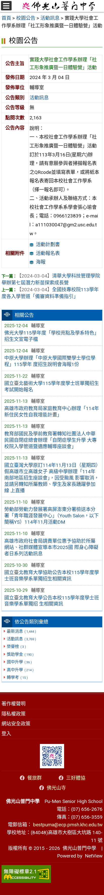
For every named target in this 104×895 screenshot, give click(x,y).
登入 (6, 734)
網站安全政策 (16, 724)
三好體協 (75, 778)
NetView (93, 856)
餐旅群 (34, 778)
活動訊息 (21, 638)
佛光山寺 (56, 788)
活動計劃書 (48, 244)
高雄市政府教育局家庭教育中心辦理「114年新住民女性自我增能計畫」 (51, 412)
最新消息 (21, 631)
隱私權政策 (13, 714)
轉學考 (17, 677)
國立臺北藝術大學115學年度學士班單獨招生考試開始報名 (51, 386)
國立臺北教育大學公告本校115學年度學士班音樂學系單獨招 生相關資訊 (51, 601)
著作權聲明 (13, 704)
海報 (40, 262)
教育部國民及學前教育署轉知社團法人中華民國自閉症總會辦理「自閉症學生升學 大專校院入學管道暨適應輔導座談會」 (50, 440)
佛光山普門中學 (78, 848)
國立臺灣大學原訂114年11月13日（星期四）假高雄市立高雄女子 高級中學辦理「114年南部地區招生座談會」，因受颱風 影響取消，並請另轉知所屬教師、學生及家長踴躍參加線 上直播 (51, 478)
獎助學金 (20, 654)
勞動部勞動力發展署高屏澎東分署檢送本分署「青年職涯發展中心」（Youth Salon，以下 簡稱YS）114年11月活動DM (51, 515)
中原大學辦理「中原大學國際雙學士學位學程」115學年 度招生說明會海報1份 (49, 361)
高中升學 (20, 669)
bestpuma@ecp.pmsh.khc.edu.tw (67, 825)
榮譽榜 (16, 646)
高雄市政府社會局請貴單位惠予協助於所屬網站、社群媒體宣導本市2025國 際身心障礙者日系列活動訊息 (51, 547)
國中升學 (19, 662)
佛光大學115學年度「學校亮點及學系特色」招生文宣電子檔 (51, 336)
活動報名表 (48, 253)
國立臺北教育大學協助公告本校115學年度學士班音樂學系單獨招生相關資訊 (51, 576)
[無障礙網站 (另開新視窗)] (52, 874)
